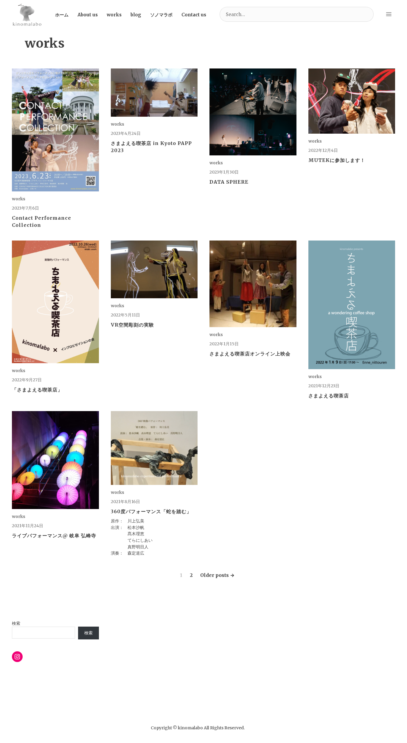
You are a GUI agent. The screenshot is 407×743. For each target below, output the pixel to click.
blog (136, 15)
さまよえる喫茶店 (328, 396)
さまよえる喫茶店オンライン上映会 (250, 354)
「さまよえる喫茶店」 (37, 390)
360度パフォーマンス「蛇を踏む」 (151, 511)
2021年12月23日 (323, 385)
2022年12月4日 (323, 150)
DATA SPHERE (228, 182)
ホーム (62, 15)
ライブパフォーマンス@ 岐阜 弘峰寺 (54, 535)
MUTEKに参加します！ (336, 160)
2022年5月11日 (125, 315)
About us (87, 15)
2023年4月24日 (126, 133)
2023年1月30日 (224, 172)
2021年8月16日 (125, 501)
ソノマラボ (161, 15)
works (114, 15)
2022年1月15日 (224, 343)
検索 (16, 623)
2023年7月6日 (25, 208)
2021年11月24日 (27, 525)
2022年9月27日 (27, 380)
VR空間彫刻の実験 (132, 325)
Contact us (193, 15)
